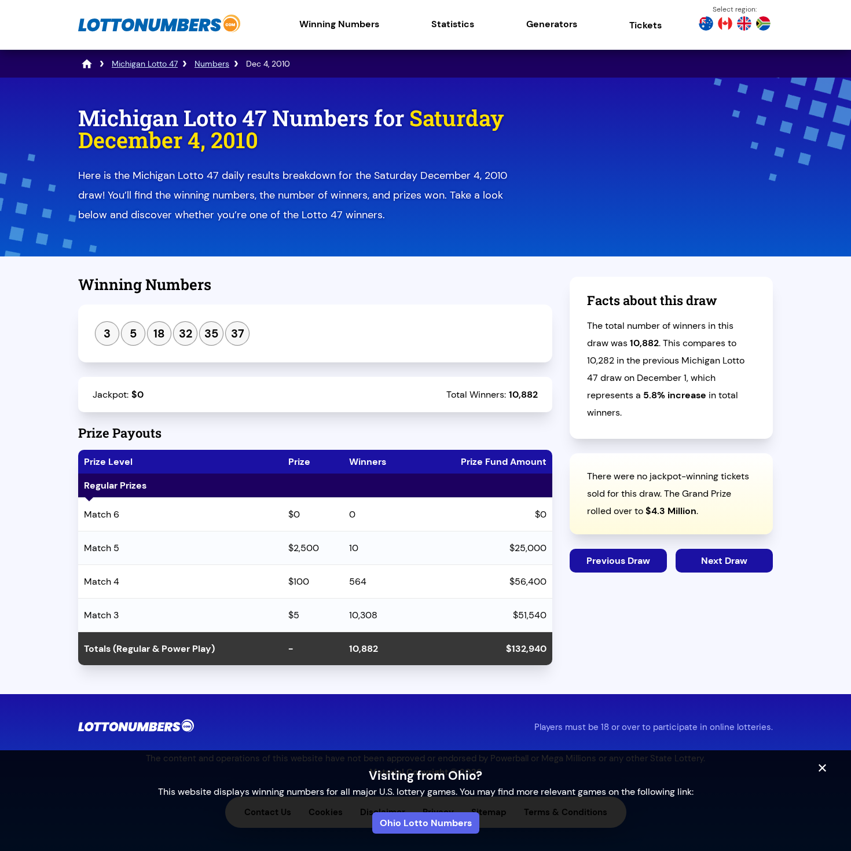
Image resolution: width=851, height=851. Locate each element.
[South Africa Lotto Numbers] (763, 25)
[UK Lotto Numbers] (744, 25)
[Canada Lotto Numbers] (725, 25)
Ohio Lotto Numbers (426, 823)
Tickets (645, 25)
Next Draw (724, 561)
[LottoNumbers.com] (159, 31)
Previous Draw (618, 561)
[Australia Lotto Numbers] (706, 25)
